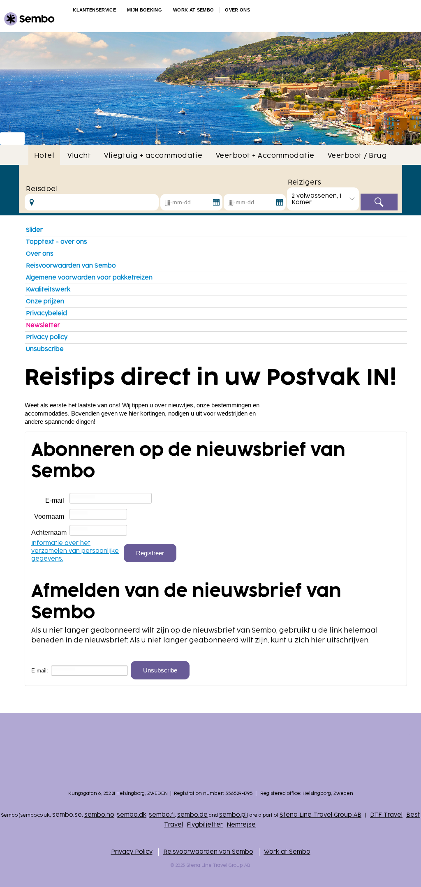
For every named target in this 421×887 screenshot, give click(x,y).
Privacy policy (46, 337)
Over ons (39, 253)
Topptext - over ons (56, 242)
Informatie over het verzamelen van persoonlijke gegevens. (75, 551)
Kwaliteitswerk (48, 289)
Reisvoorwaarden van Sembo (71, 265)
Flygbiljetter (205, 824)
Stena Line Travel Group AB (320, 815)
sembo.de (192, 815)
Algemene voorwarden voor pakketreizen (89, 277)
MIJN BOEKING (144, 9)
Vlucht (79, 155)
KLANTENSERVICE (94, 9)
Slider (34, 230)
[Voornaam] (98, 514)
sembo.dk (131, 815)
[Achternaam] (98, 530)
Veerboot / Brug (357, 155)
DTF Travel (386, 815)
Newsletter (43, 325)
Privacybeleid (46, 313)
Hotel (44, 155)
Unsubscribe (45, 349)
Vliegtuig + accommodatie (153, 155)
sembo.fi (162, 815)
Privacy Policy (132, 852)
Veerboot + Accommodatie (265, 155)
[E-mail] (110, 498)
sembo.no (99, 815)
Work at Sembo (287, 852)
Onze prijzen (45, 301)
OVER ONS (237, 9)
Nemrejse (241, 824)
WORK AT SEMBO (193, 9)
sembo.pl (233, 815)
